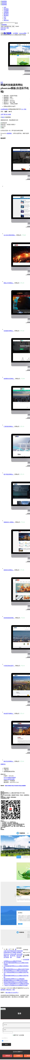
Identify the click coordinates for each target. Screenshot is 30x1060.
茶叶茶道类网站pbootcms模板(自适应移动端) (16, 970)
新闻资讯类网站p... (9, 570)
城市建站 (3, 989)
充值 (25, 109)
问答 (5, 18)
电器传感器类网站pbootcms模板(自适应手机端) (16, 969)
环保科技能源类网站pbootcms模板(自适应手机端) (20, 954)
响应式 (6, 785)
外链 (2, 28)
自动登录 (5, 1041)
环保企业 (20, 785)
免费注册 (7, 1055)
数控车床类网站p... (9, 761)
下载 (7, 28)
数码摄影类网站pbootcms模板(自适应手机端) (16, 980)
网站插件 (6, 15)
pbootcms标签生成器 (9, 779)
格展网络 (9, 133)
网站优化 (8, 989)
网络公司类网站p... (9, 283)
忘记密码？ (5, 1038)
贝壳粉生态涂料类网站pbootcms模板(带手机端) (16, 983)
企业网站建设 (4, 109)
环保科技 (9, 785)
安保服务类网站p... (9, 330)
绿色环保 (16, 785)
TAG (22, 109)
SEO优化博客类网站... (10, 235)
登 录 (6, 1044)
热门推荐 (7, 33)
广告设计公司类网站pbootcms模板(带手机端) (16, 985)
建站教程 (6, 13)
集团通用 (24, 785)
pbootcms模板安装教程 (10, 777)
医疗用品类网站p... (9, 474)
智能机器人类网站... (9, 522)
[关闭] (2, 117)
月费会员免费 (14, 103)
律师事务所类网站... (9, 378)
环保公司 (13, 785)
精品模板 (6, 9)
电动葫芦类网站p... (9, 713)
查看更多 (3, 764)
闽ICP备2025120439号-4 (12, 992)
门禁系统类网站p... (9, 426)
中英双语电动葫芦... (9, 665)
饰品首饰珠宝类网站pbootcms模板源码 (14, 978)
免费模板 (6, 12)
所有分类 (3, 29)
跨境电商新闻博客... (9, 617)
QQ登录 (18, 1055)
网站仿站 (6, 20)
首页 (5, 7)
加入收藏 (8, 114)
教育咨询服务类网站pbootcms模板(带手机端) (16, 982)
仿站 (4, 28)
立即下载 (3, 114)
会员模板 (6, 10)
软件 (5, 17)
